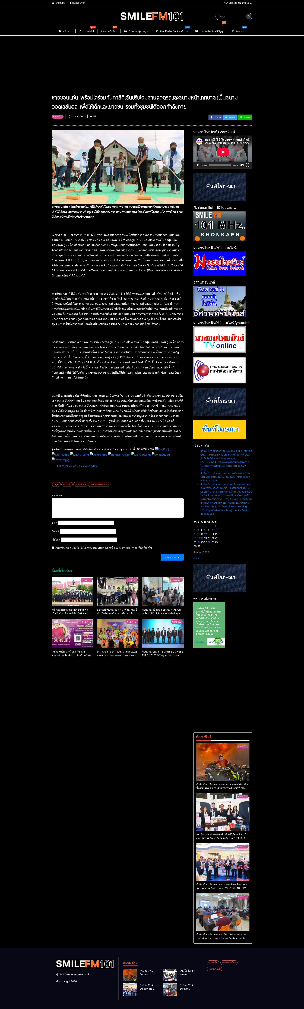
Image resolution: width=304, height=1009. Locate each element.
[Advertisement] (152, 62)
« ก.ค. (196, 557)
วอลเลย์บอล (80, 484)
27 (208, 542)
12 (205, 534)
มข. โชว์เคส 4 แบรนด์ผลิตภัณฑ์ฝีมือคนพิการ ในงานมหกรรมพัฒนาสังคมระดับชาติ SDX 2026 (224, 465)
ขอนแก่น (67, 484)
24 (198, 542)
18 (202, 538)
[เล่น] (198, 165)
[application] (222, 152)
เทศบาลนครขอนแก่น (99, 484)
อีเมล (55, 531)
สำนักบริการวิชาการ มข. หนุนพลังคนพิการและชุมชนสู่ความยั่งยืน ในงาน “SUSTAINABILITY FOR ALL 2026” (225, 477)
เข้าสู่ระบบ (59, 2)
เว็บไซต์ (56, 539)
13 (208, 534)
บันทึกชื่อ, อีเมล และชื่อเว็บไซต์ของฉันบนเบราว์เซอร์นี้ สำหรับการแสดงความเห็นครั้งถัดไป (103, 547)
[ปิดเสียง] (242, 165)
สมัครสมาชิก (78, 2)
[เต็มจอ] (247, 165)
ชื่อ (54, 522)
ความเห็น (57, 495)
